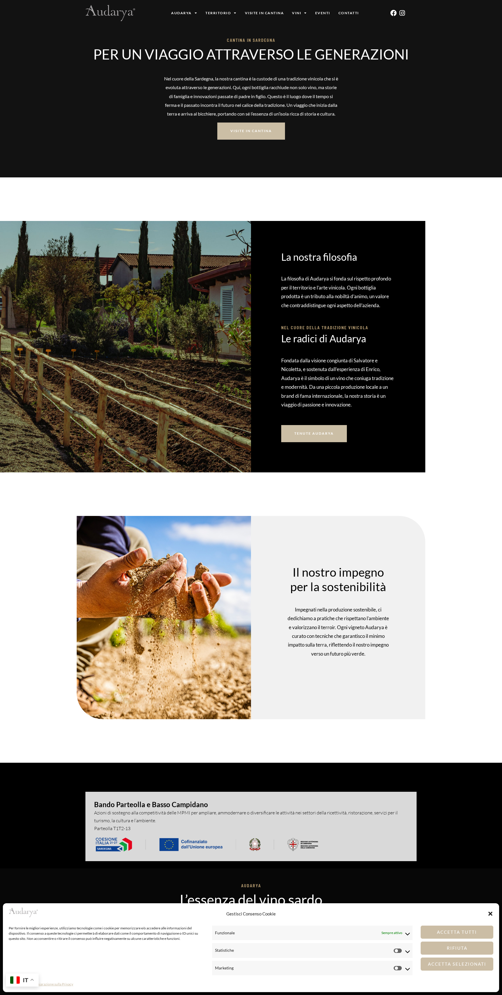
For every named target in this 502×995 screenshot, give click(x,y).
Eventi (322, 13)
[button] (490, 914)
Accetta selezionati (457, 964)
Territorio (218, 13)
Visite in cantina (264, 13)
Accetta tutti (457, 932)
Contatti (348, 13)
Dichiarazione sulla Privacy (52, 984)
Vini (296, 13)
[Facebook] (393, 13)
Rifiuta (457, 948)
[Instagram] (402, 13)
